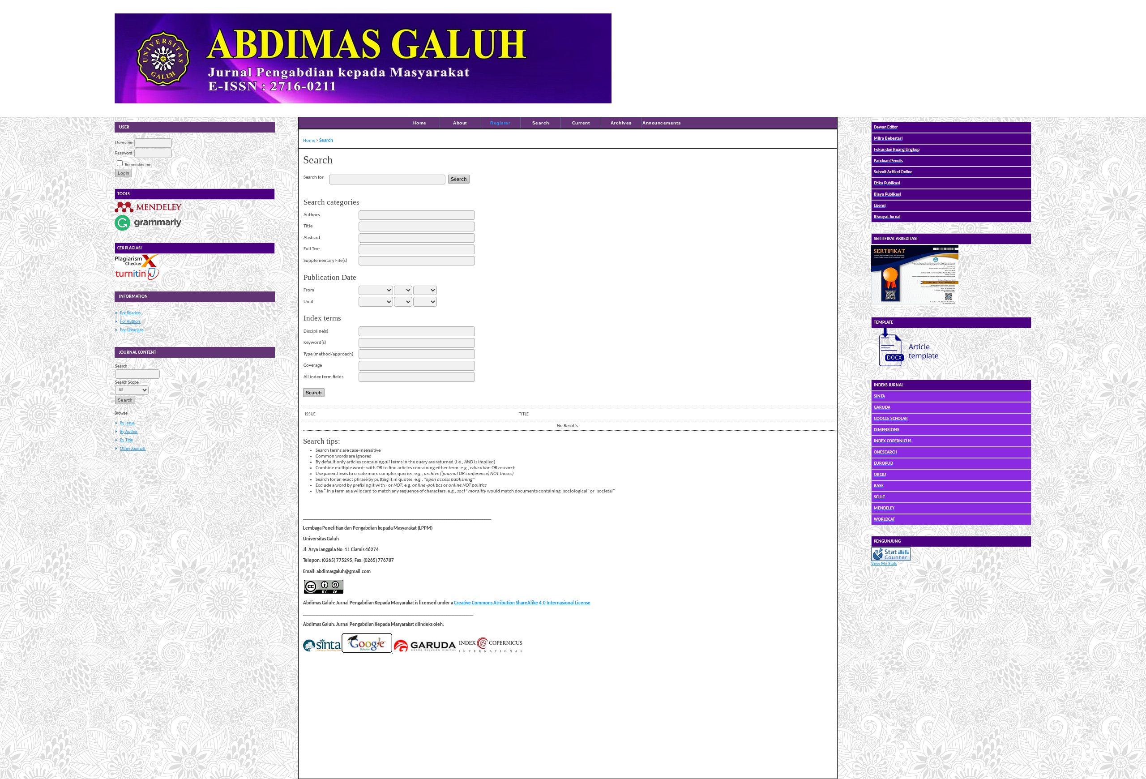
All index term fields (323, 377)
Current (581, 122)
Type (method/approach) (328, 354)
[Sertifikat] (914, 305)
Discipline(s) (316, 331)
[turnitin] (137, 279)
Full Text (312, 249)
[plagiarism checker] (137, 266)
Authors (312, 215)
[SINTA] (322, 651)
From (309, 290)
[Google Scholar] (366, 651)
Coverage (313, 365)
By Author (128, 431)
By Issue (127, 423)
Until (308, 302)
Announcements (661, 122)
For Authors (130, 321)
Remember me (138, 165)
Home (420, 122)
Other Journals (132, 448)
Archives (621, 122)
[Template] (904, 367)
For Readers (130, 313)
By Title (126, 440)
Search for (314, 177)
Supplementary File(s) (325, 260)
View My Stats (884, 563)
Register (500, 122)
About (460, 122)
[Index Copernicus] (490, 651)
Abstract (312, 237)
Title (308, 226)
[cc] (323, 592)
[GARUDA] (424, 651)
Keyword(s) (315, 342)
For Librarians (132, 330)
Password (123, 153)
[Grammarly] (148, 230)
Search (540, 122)
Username (124, 143)
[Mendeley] (148, 212)
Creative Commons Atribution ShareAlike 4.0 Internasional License (522, 603)
